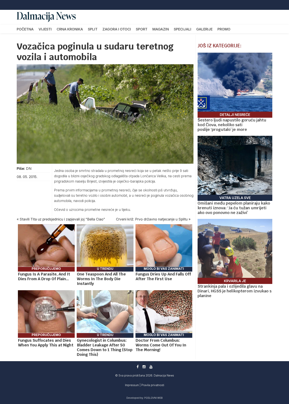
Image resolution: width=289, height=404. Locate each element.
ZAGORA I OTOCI (116, 29)
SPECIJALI (182, 29)
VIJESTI (45, 29)
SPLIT (93, 29)
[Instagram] (144, 367)
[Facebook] (138, 367)
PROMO (223, 29)
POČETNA (25, 29)
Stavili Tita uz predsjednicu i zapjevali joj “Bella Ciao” (62, 219)
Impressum (132, 385)
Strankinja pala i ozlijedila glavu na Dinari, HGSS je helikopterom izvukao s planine (235, 291)
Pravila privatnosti (152, 385)
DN (28, 168)
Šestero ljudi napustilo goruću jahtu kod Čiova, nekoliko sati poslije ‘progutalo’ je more (232, 125)
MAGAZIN (160, 29)
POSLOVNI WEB (153, 397)
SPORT (141, 29)
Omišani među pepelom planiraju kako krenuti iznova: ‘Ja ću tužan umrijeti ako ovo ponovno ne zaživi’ (234, 208)
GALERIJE (204, 29)
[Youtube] (150, 367)
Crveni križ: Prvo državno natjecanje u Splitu (152, 219)
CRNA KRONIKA (70, 29)
